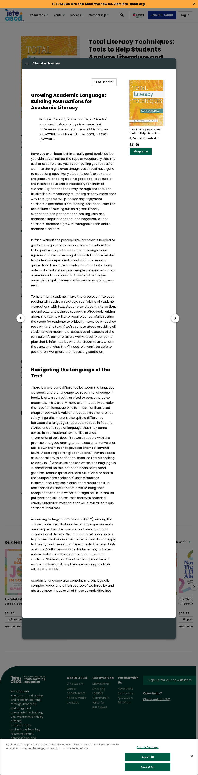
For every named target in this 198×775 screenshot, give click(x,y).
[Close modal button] (27, 63)
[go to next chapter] (175, 318)
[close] (194, 3)
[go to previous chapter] (20, 318)
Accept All (147, 767)
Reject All (147, 757)
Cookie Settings (147, 747)
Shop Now (140, 151)
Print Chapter (104, 82)
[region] (99, 757)
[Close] (192, 756)
